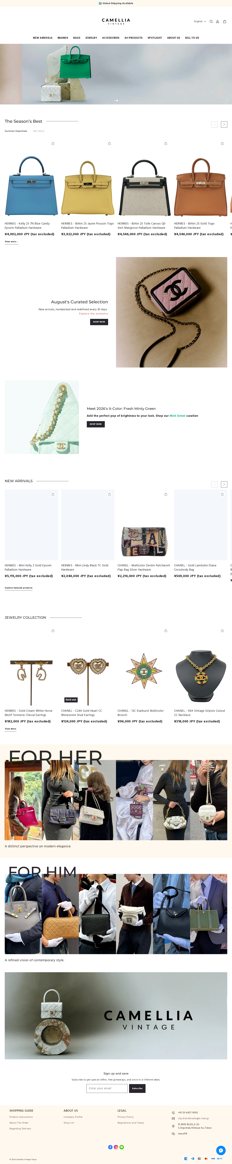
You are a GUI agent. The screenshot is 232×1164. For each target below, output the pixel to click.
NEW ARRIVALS (43, 38)
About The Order (18, 1123)
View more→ (11, 241)
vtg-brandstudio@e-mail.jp (193, 1118)
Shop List (69, 1123)
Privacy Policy (126, 1117)
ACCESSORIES (110, 38)
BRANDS (63, 38)
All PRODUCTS (134, 38)
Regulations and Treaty (131, 1123)
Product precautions (21, 1117)
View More (10, 728)
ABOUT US (173, 38)
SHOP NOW (99, 321)
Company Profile (73, 1117)
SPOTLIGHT (155, 38)
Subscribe (137, 1088)
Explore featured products (19, 587)
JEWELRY (91, 38)
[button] (211, 21)
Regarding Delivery (20, 1128)
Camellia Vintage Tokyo (26, 1159)
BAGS (76, 38)
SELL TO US (192, 38)
